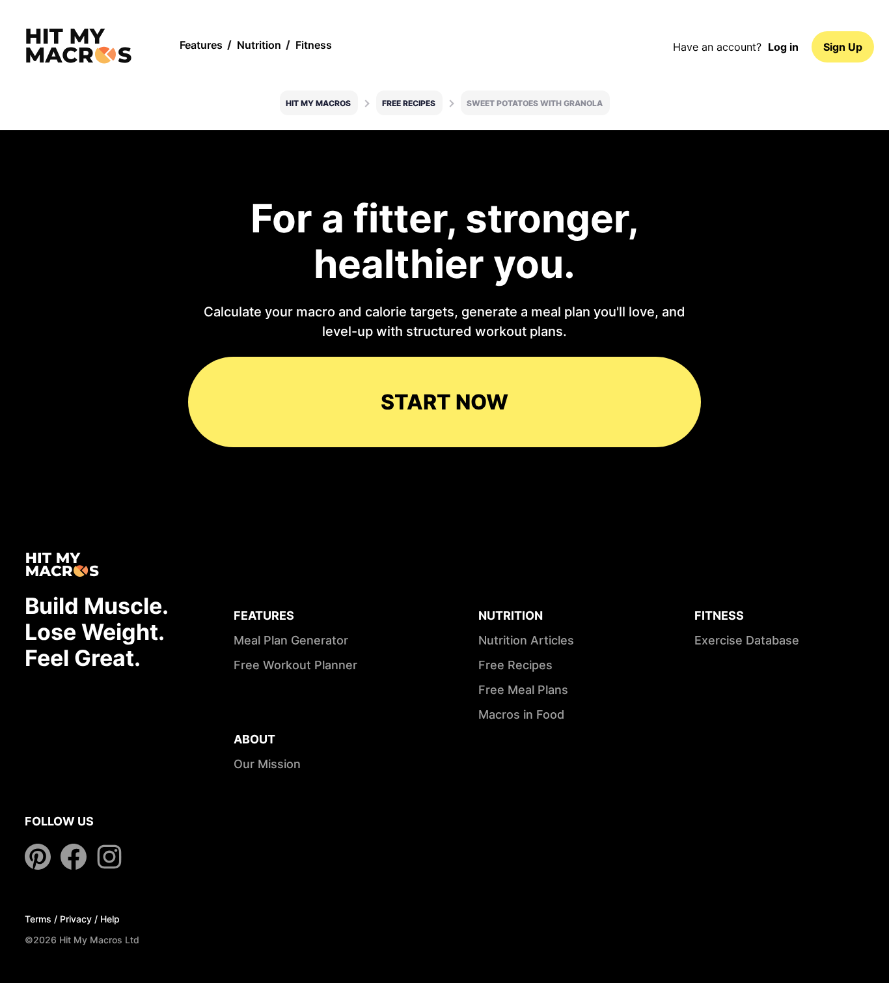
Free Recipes (408, 103)
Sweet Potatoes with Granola (535, 103)
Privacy (76, 918)
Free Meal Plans (523, 690)
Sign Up (842, 46)
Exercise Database (746, 640)
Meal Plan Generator (291, 640)
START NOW (444, 402)
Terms (38, 918)
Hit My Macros (318, 103)
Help (110, 918)
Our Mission (267, 764)
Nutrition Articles (526, 640)
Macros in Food (521, 714)
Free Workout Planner (295, 665)
